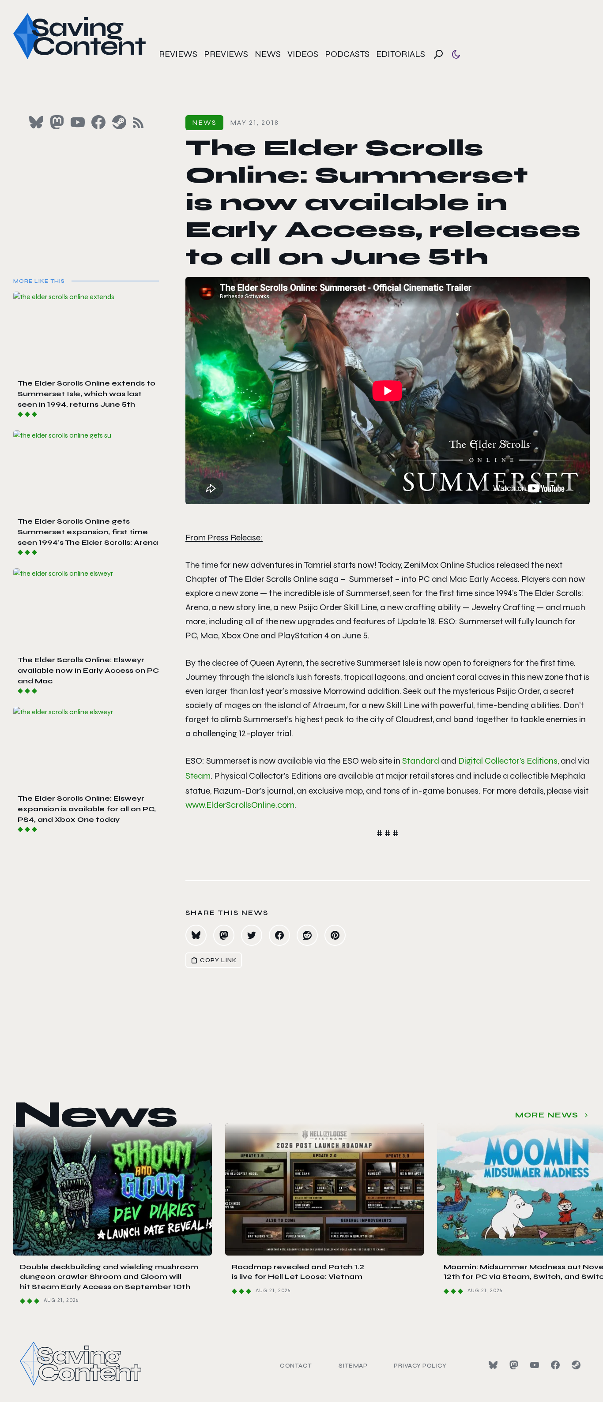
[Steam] (576, 1365)
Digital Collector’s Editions (508, 760)
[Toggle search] (438, 54)
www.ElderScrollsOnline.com (239, 804)
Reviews (178, 54)
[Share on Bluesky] (196, 935)
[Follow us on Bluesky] (36, 122)
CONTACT (296, 1365)
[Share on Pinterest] (335, 935)
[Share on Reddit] (307, 935)
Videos (302, 54)
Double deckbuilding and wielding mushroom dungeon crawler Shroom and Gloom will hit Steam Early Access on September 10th (109, 1277)
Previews (226, 54)
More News (546, 1115)
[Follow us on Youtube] (78, 122)
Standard (420, 760)
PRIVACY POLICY (420, 1365)
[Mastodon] (514, 1365)
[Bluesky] (493, 1365)
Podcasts (347, 54)
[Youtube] (535, 1365)
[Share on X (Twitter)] (251, 935)
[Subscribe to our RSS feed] (138, 122)
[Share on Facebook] (279, 935)
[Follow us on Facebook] (98, 122)
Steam (198, 775)
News (268, 54)
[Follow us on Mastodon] (57, 122)
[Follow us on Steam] (119, 122)
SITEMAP (353, 1365)
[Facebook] (555, 1365)
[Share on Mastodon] (223, 935)
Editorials (400, 54)
